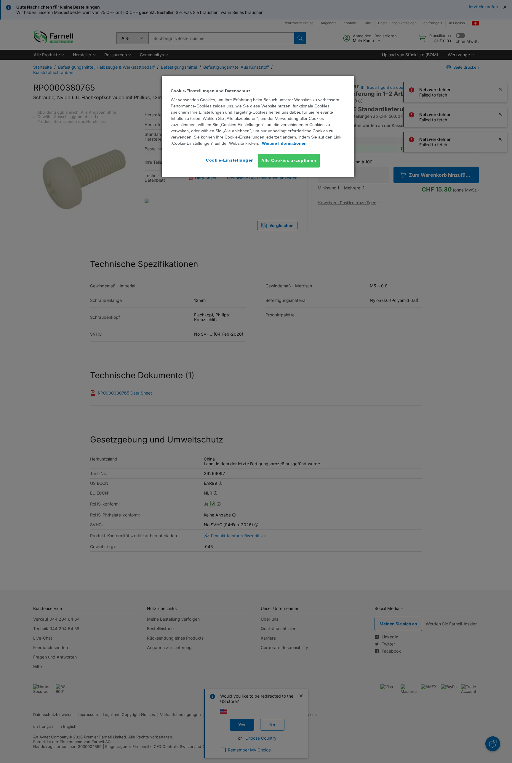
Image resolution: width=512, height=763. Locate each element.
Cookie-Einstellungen (230, 160)
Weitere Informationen (284, 143)
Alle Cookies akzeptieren (288, 160)
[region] (258, 126)
